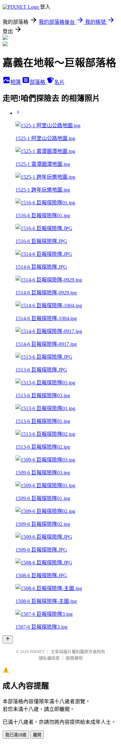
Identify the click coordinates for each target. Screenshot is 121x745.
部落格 (38, 82)
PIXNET (37, 651)
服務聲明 (74, 658)
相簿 (16, 82)
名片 (59, 82)
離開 (37, 734)
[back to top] (8, 639)
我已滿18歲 (15, 734)
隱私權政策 (49, 658)
